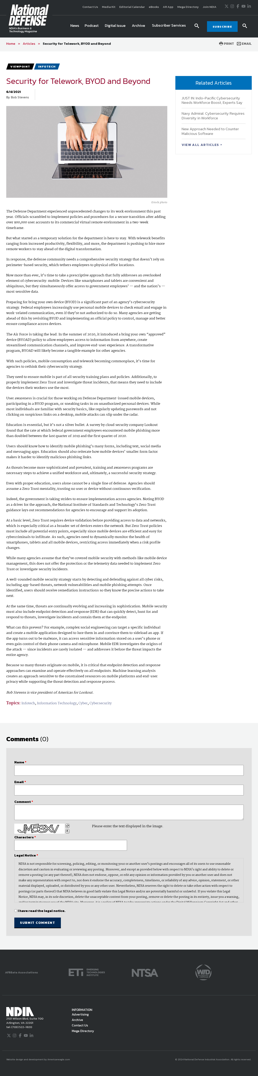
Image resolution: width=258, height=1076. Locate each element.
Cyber (83, 703)
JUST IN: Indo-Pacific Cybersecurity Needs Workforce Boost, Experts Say (212, 100)
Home (10, 43)
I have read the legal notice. (41, 910)
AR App (168, 6)
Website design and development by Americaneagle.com (38, 1059)
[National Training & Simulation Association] (145, 972)
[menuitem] (75, 26)
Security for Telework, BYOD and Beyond (77, 43)
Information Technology (57, 703)
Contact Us (90, 6)
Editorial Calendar (132, 6)
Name (20, 762)
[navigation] (129, 26)
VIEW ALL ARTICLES (201, 144)
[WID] (203, 972)
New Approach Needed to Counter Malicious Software (210, 131)
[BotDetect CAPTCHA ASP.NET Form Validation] (39, 829)
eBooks (154, 6)
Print (228, 43)
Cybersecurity (100, 703)
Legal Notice (26, 855)
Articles (29, 43)
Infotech (28, 703)
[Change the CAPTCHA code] (68, 826)
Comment (23, 801)
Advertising (80, 1014)
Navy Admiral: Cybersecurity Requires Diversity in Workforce (213, 115)
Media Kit (108, 6)
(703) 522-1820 (21, 1027)
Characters (25, 837)
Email (246, 43)
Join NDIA (209, 6)
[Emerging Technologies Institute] (87, 972)
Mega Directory (188, 6)
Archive (77, 1019)
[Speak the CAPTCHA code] (68, 831)
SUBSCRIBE (222, 26)
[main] (129, 500)
